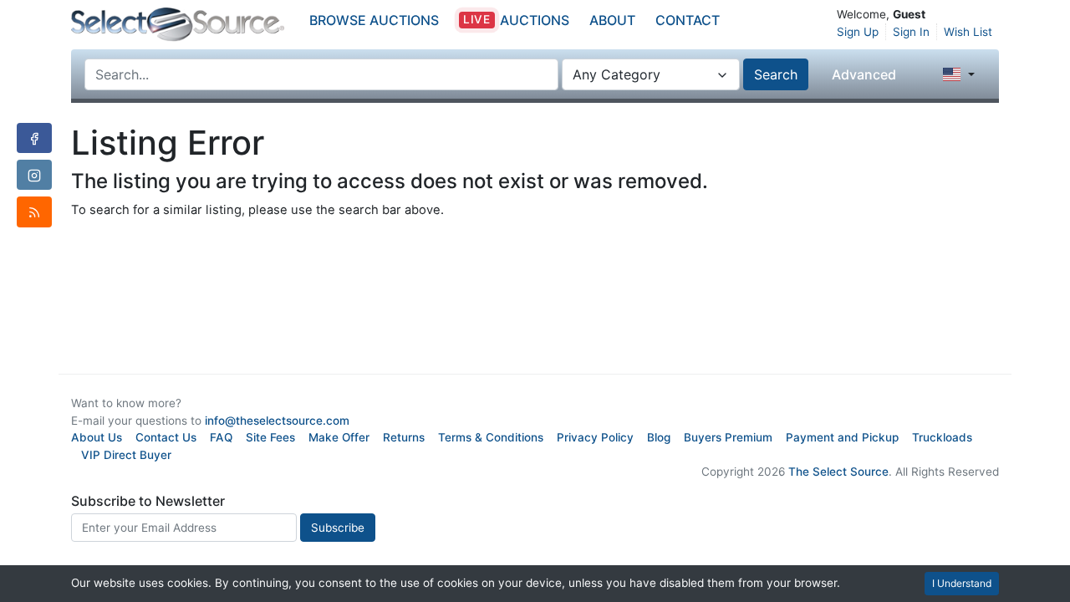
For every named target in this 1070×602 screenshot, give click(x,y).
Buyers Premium (728, 437)
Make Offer (338, 437)
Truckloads (942, 437)
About (612, 20)
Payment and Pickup (842, 437)
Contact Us (165, 437)
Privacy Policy (595, 437)
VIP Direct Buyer (126, 455)
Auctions (515, 20)
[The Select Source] (177, 24)
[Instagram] (34, 175)
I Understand (961, 583)
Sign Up (858, 31)
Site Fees (270, 437)
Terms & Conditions (490, 437)
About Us (96, 437)
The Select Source (838, 471)
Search (775, 74)
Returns (404, 437)
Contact (687, 20)
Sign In (911, 31)
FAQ (221, 437)
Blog (658, 437)
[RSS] (34, 211)
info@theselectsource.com (277, 420)
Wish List (968, 31)
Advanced (864, 74)
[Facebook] (34, 138)
